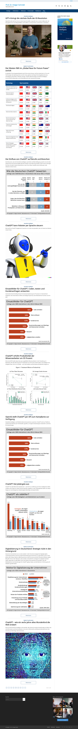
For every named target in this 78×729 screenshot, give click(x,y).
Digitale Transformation (28, 66)
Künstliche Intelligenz (28, 16)
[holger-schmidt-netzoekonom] (15, 5)
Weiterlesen (28, 61)
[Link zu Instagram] (62, 6)
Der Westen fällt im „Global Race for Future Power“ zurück (27, 69)
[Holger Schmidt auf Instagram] (63, 721)
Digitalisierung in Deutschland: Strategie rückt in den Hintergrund (28, 549)
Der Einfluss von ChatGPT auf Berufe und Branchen (27, 159)
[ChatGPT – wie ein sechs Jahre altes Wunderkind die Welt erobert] (28, 656)
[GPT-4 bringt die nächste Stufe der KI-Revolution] (28, 41)
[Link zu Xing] (65, 6)
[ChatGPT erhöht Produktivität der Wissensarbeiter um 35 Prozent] (28, 386)
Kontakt (71, 0)
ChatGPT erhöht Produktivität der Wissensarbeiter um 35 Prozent (19, 357)
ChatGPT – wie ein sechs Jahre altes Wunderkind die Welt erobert (27, 623)
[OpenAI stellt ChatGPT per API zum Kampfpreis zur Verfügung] (28, 450)
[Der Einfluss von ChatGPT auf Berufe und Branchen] (28, 192)
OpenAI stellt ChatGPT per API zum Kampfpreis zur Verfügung (27, 418)
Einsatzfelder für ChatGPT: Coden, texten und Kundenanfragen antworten (25, 289)
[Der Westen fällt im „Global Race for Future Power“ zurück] (28, 114)
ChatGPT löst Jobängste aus (17, 484)
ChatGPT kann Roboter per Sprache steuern (24, 225)
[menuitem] (8, 10)
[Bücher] (65, 39)
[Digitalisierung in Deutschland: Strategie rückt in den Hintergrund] (28, 589)
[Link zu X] (59, 6)
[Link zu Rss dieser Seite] (71, 6)
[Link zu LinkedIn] (68, 6)
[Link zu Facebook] (56, 6)
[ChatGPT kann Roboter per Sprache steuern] (28, 255)
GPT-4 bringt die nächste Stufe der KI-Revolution (26, 18)
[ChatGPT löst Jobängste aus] (28, 515)
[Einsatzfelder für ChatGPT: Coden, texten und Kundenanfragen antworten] (28, 322)
